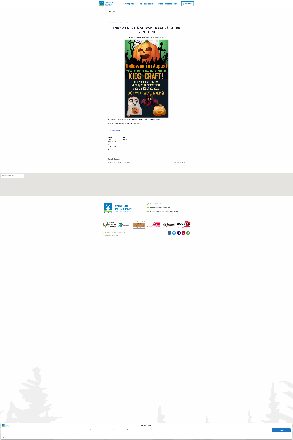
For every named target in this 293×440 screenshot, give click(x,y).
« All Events (111, 12)
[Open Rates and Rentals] (154, 3)
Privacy (4, 437)
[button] (290, 425)
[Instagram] (179, 233)
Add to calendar (116, 130)
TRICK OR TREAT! (178, 163)
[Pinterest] (183, 233)
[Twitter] (174, 233)
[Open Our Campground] (136, 3)
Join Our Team (122, 232)
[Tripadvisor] (188, 233)
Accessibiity (106, 232)
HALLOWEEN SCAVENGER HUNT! (119, 163)
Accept (281, 430)
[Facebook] (169, 233)
